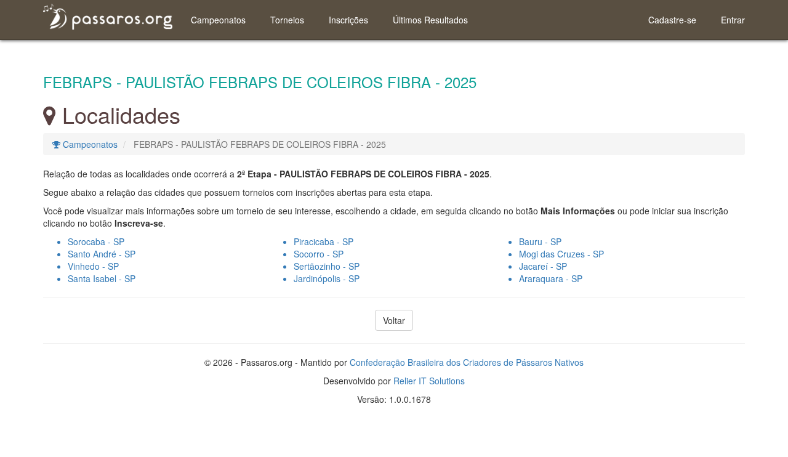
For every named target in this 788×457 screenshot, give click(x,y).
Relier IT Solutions (429, 380)
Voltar (394, 320)
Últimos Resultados (430, 20)
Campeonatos (218, 20)
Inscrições (348, 20)
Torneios (287, 20)
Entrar (733, 20)
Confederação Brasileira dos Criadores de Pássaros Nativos (467, 362)
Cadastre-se (672, 20)
